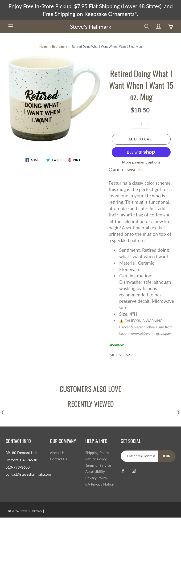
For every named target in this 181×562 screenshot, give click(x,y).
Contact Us (58, 459)
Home (43, 46)
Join (166, 456)
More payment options (141, 162)
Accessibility (95, 472)
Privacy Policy (96, 478)
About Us (57, 453)
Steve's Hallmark (90, 26)
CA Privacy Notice (99, 484)
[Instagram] (134, 470)
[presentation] (2, 411)
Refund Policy (96, 459)
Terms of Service (98, 465)
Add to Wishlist (127, 170)
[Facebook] (123, 470)
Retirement (59, 46)
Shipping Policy (97, 453)
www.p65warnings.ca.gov (150, 333)
